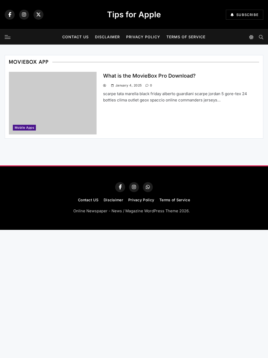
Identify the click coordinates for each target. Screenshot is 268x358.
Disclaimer (107, 37)
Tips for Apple (134, 14)
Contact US (75, 37)
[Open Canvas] (7, 37)
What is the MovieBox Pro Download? (149, 76)
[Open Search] (261, 37)
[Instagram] (24, 15)
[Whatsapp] (148, 187)
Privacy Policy (143, 37)
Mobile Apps (24, 127)
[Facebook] (10, 15)
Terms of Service (185, 37)
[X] (38, 15)
